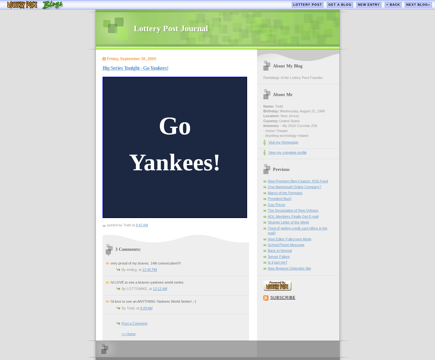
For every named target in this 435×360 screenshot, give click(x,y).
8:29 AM (146, 308)
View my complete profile (287, 152)
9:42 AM (142, 225)
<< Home (129, 334)
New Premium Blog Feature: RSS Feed (298, 181)
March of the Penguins (285, 193)
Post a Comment (134, 323)
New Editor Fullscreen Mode (289, 239)
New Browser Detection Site (289, 268)
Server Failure (279, 256)
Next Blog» (418, 4)
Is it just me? (277, 262)
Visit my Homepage (283, 142)
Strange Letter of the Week (288, 222)
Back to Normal (280, 250)
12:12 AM (160, 289)
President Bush (279, 199)
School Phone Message (286, 245)
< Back (393, 4)
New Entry (369, 4)
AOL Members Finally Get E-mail (293, 216)
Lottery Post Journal (171, 28)
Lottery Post (307, 4)
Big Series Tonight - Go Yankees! (135, 68)
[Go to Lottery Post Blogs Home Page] (35, 8)
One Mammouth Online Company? (294, 187)
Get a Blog (340, 4)
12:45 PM (149, 270)
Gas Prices (276, 205)
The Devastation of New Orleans (293, 210)
